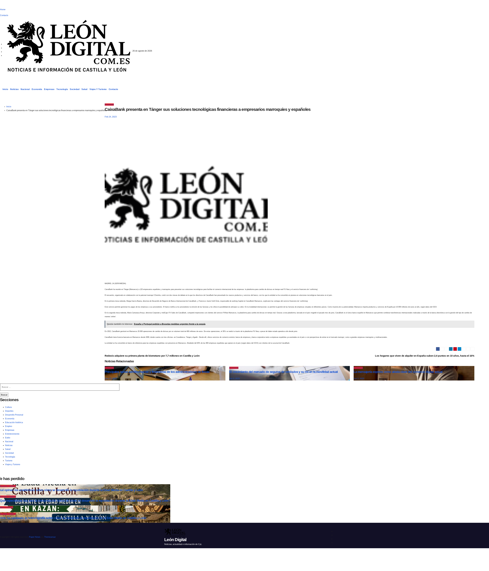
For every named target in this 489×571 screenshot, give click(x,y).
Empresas (49, 89)
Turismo (8, 461)
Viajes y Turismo (98, 89)
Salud (84, 89)
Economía (37, 89)
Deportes (9, 411)
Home (2, 9)
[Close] (4, 554)
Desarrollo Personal (14, 415)
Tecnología (62, 89)
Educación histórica (14, 422)
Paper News (34, 537)
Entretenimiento (12, 434)
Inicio (5, 89)
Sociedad (74, 89)
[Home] (1, 89)
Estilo (7, 438)
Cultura (8, 407)
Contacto (4, 15)
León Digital (16, 76)
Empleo (8, 426)
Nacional (25, 89)
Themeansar (50, 537)
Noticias (14, 89)
